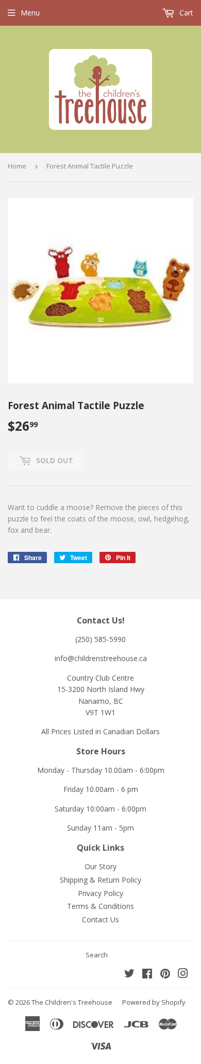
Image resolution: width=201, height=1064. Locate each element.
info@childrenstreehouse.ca (101, 658)
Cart (185, 13)
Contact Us (100, 919)
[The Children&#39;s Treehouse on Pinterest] (165, 974)
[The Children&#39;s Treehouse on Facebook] (147, 974)
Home (17, 166)
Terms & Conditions (100, 906)
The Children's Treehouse (71, 1002)
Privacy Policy (100, 893)
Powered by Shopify (154, 1002)
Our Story (100, 866)
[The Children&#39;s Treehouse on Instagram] (183, 974)
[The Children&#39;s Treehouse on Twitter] (129, 974)
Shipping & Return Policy (100, 880)
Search (97, 954)
